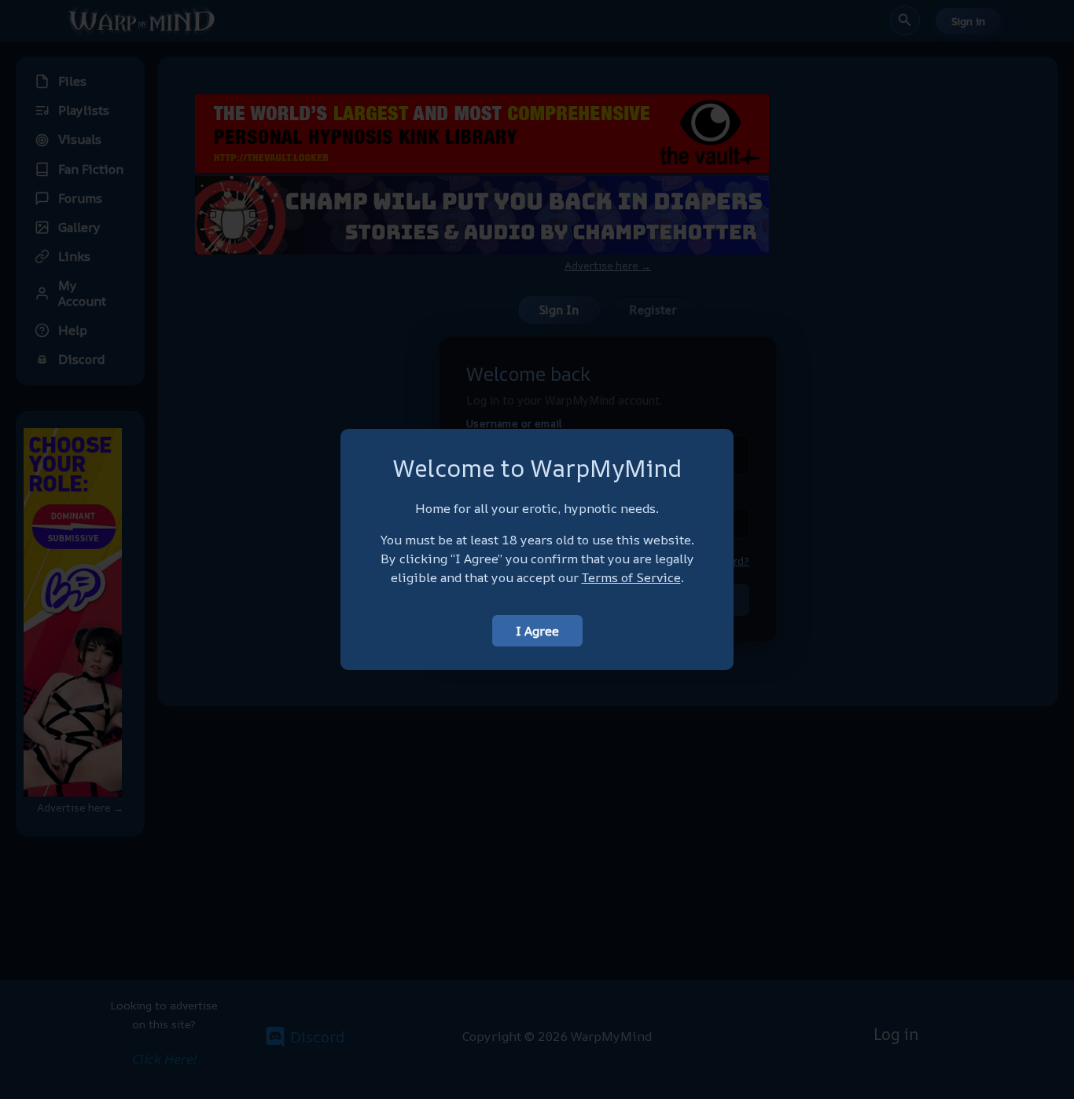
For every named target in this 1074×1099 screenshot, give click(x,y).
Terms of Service (631, 577)
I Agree (537, 630)
